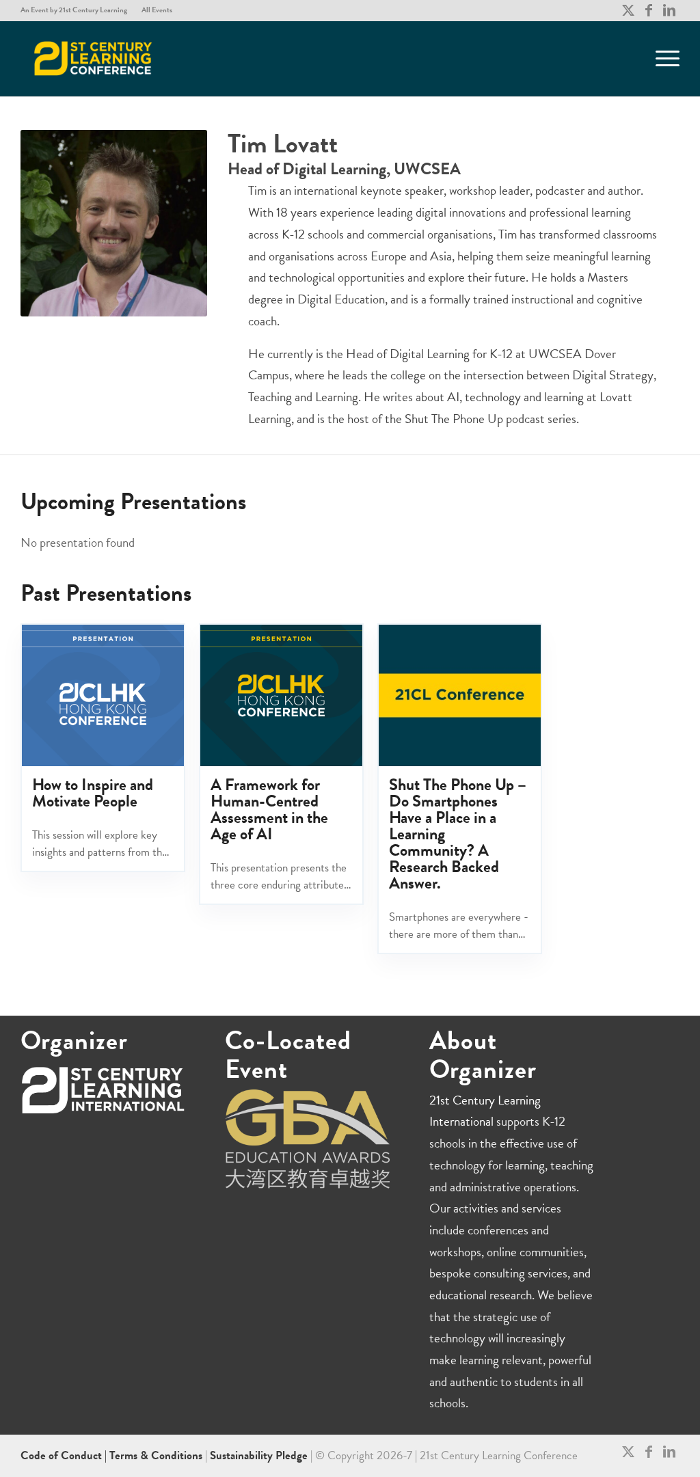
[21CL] (93, 58)
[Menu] (663, 58)
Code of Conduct (63, 1455)
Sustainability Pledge (260, 1455)
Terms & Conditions (155, 1455)
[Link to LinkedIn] (669, 10)
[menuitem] (78, 10)
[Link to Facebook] (648, 10)
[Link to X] (628, 10)
